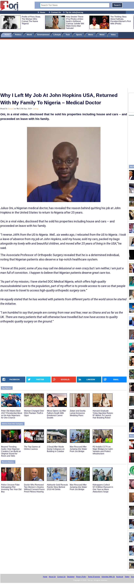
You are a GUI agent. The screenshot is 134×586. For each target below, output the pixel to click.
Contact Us (56, 12)
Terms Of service (94, 576)
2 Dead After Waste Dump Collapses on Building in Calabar (56, 449)
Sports (79, 35)
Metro (91, 35)
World (29, 35)
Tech (68, 35)
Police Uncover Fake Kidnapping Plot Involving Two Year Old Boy (11, 488)
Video (113, 35)
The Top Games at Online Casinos (32, 448)
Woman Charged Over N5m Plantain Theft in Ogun (34, 413)
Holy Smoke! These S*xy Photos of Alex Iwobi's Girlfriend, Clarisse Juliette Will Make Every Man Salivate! (75, 22)
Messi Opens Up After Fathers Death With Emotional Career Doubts (56, 414)
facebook (119, 576)
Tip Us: (74, 12)
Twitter (127, 576)
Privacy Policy (81, 576)
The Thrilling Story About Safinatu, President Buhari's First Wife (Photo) (120, 20)
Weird (102, 35)
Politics (18, 35)
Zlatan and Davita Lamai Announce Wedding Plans (77, 413)
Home (42, 12)
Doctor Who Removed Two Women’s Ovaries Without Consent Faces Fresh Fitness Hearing (34, 488)
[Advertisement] (67, 64)
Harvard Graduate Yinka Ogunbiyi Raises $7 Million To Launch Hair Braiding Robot (103, 414)
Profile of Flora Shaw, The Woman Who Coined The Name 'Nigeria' (31, 20)
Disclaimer (71, 576)
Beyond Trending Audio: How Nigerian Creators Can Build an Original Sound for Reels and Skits (11, 451)
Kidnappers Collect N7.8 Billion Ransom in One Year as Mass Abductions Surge (103, 488)
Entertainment (43, 35)
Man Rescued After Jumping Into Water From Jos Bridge (78, 449)
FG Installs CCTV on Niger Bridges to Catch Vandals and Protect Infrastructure (103, 450)
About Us (52, 576)
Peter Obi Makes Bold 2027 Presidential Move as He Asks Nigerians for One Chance (11, 414)
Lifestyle (57, 35)
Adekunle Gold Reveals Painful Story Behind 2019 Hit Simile (57, 487)
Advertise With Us (108, 576)
